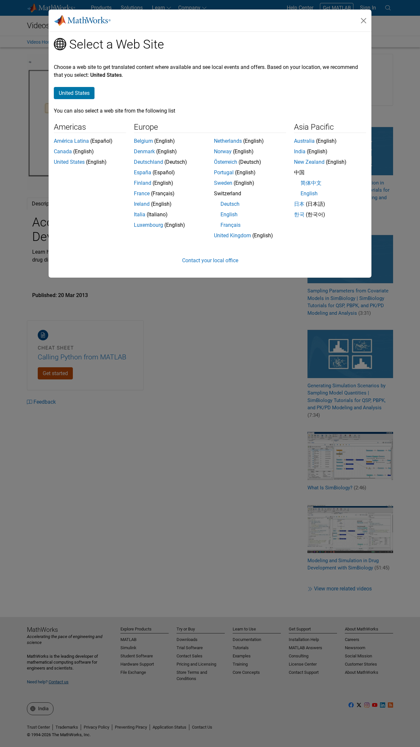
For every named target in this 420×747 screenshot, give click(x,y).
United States (69, 162)
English (229, 214)
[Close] (363, 20)
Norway (223, 151)
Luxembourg (148, 225)
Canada (63, 151)
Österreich (225, 162)
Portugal (224, 172)
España (142, 172)
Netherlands (228, 141)
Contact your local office (210, 260)
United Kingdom (232, 235)
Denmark (144, 151)
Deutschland (148, 162)
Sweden (223, 183)
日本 (299, 204)
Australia (304, 141)
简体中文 (311, 183)
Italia (139, 214)
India (299, 151)
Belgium (143, 141)
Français (230, 225)
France (142, 193)
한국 (299, 214)
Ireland (142, 204)
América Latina (71, 141)
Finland (142, 183)
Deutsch (230, 204)
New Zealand (309, 162)
